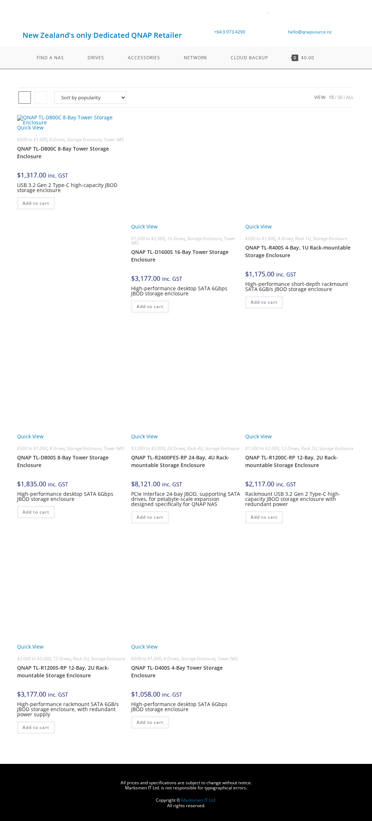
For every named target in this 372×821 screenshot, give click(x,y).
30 (340, 97)
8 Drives (57, 139)
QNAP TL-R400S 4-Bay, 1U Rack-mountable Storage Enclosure (298, 251)
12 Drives (290, 448)
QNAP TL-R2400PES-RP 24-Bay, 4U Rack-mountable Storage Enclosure (180, 461)
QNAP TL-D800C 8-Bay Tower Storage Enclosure (63, 152)
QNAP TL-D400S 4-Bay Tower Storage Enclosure (177, 671)
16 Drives (176, 238)
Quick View (30, 127)
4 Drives (285, 238)
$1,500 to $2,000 (148, 238)
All (349, 97)
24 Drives (176, 448)
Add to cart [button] (36, 203)
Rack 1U (303, 238)
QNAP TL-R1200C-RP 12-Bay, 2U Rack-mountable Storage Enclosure (291, 461)
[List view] (41, 97)
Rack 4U (195, 448)
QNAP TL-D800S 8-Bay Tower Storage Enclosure (63, 461)
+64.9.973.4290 (229, 32)
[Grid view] (25, 97)
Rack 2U (309, 448)
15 (331, 97)
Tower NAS (114, 139)
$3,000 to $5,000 (148, 448)
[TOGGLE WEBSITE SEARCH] (333, 58)
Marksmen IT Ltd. (198, 800)
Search (258, 15)
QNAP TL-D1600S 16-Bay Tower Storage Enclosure (180, 255)
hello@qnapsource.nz (310, 32)
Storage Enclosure (84, 139)
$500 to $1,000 (32, 139)
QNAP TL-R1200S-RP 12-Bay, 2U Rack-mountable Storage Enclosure (63, 671)
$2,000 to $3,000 (34, 658)
